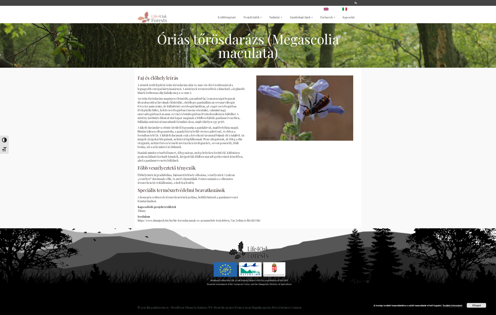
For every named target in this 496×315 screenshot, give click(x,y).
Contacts (296, 307)
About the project (223, 307)
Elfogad (476, 305)
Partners (284, 307)
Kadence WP (205, 307)
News (275, 307)
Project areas (243, 307)
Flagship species (261, 307)
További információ (452, 305)
